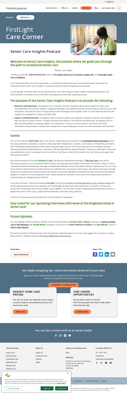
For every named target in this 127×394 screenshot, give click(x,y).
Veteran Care (11, 368)
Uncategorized (21, 254)
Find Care (20, 312)
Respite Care (10, 365)
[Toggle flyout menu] (119, 8)
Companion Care (12, 359)
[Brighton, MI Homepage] (16, 8)
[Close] (68, 373)
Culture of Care (41, 356)
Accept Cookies (61, 388)
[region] (36, 381)
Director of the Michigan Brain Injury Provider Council (88, 183)
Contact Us (100, 356)
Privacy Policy (61, 383)
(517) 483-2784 (108, 8)
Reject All (47, 388)
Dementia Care (11, 362)
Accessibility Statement (92, 381)
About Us (39, 352)
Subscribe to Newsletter (63, 285)
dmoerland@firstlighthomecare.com (56, 236)
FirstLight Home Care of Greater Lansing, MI (73, 74)
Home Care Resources (76, 348)
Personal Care (11, 356)
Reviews (39, 359)
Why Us (64, 8)
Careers (75, 8)
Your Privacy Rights (13, 388)
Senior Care (10, 352)
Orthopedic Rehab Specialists (95, 141)
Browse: (9, 17)
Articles (24, 17)
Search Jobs (82, 312)
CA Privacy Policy (78, 381)
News (38, 362)
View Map (69, 368)
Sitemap (104, 381)
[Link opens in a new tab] (95, 254)
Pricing (86, 8)
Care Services (51, 8)
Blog (96, 8)
